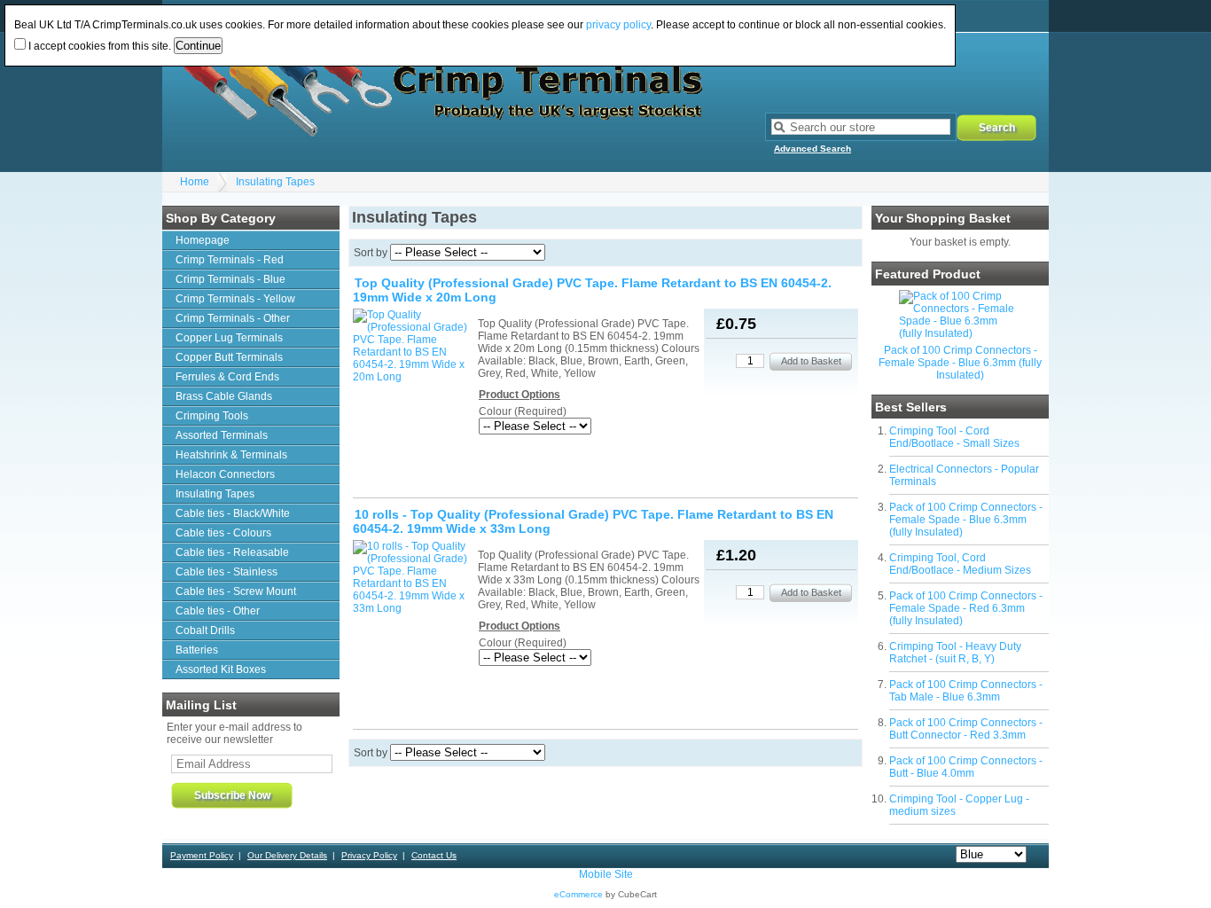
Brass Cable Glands (224, 396)
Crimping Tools (212, 416)
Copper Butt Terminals (229, 357)
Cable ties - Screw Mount (236, 591)
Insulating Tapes (275, 182)
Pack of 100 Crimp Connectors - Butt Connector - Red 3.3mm (966, 728)
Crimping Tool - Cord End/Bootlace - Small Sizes (954, 437)
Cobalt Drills (205, 630)
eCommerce (578, 894)
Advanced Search (812, 148)
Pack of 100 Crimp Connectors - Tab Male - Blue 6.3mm (966, 690)
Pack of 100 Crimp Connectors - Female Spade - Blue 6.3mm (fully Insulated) (960, 362)
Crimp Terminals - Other (233, 318)
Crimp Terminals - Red (230, 260)
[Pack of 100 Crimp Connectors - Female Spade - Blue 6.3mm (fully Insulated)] (960, 333)
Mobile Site (606, 874)
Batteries (197, 650)
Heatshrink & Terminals (231, 455)
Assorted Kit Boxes (221, 669)
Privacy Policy (369, 855)
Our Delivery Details (287, 855)
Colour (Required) (522, 411)
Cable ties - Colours (223, 533)
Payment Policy (201, 855)
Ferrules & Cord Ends (227, 377)
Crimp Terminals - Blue (230, 279)
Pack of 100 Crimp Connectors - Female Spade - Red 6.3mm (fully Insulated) (966, 608)
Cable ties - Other (218, 611)
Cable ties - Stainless (226, 572)
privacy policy (618, 25)
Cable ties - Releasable (232, 552)
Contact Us (434, 855)
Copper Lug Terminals (229, 338)
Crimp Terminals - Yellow (235, 299)
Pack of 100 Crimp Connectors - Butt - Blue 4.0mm (966, 767)
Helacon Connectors (225, 474)
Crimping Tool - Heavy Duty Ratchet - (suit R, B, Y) (955, 652)
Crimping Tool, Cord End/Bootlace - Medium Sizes (960, 564)
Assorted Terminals (222, 435)
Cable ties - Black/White (233, 513)
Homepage (203, 240)
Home (194, 182)
